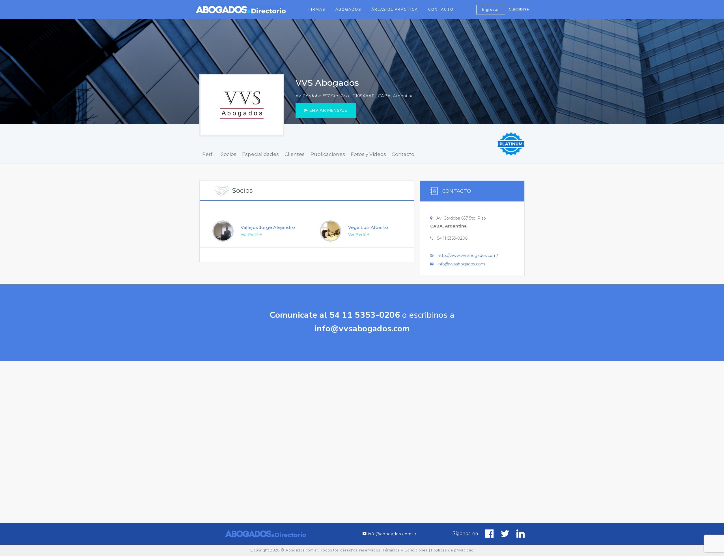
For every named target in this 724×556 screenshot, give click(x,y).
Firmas (317, 9)
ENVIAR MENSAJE (327, 110)
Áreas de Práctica (394, 9)
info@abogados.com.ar (392, 533)
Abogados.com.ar (301, 550)
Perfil (208, 154)
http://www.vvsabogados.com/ (468, 255)
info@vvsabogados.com (461, 264)
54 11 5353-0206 (452, 238)
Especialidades (260, 154)
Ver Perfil (250, 234)
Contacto (441, 9)
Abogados (348, 9)
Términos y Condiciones (405, 550)
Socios (228, 154)
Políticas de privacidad (452, 550)
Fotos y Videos (368, 154)
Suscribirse (519, 9)
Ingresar (490, 9)
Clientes (295, 154)
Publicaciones (328, 154)
